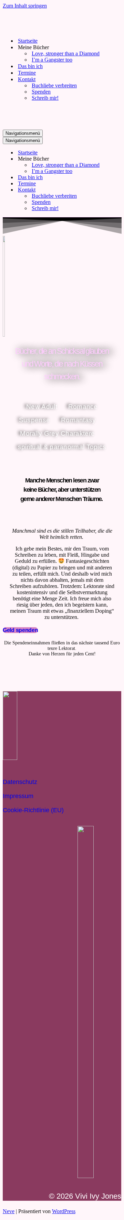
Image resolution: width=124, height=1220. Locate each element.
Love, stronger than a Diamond (66, 53)
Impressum (18, 796)
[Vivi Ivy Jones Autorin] (37, 29)
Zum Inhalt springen (25, 6)
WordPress (63, 1211)
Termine (27, 73)
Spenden (41, 92)
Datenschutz (20, 781)
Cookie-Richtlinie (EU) (33, 810)
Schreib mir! (45, 98)
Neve (8, 1211)
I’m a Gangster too (52, 60)
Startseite (28, 41)
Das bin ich (30, 66)
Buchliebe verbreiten (54, 85)
